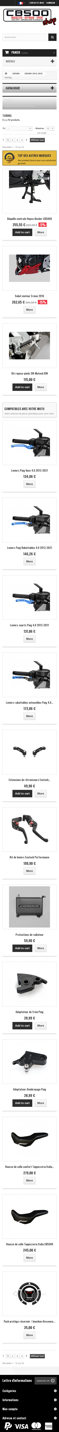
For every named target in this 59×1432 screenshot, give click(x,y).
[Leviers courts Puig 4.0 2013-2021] (29, 597)
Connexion (50, 2)
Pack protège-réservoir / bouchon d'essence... (29, 1321)
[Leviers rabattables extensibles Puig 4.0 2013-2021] (29, 674)
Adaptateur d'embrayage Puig (29, 1089)
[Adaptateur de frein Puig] (29, 984)
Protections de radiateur (30, 934)
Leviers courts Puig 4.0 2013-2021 (29, 625)
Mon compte (10, 1409)
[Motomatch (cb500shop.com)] (29, 17)
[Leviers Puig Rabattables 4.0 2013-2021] (29, 520)
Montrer (40, 128)
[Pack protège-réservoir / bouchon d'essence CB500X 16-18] (29, 1293)
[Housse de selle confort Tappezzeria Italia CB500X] (29, 1139)
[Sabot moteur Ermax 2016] (29, 268)
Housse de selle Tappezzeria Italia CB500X (29, 1244)
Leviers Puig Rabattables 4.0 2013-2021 (29, 548)
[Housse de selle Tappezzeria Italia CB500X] (29, 1216)
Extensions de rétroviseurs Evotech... (29, 780)
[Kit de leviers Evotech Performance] (29, 829)
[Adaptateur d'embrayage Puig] (29, 1061)
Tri (3, 128)
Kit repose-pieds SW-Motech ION (29, 373)
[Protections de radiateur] (29, 907)
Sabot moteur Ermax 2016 (29, 296)
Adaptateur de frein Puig (29, 1012)
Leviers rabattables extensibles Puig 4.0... (29, 702)
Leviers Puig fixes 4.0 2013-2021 (29, 470)
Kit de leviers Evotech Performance (29, 857)
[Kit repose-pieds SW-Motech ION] (29, 345)
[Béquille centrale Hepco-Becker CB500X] (29, 191)
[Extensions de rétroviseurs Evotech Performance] (29, 752)
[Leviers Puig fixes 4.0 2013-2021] (29, 442)
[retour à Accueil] (6, 73)
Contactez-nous (37, 2)
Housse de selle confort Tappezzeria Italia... (29, 1167)
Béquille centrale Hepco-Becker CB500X (29, 219)
